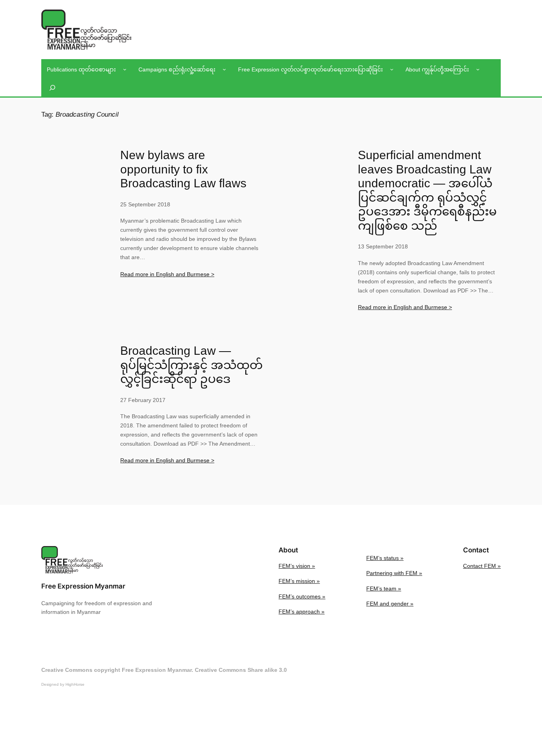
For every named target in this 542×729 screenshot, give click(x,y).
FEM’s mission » (299, 581)
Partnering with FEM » (394, 573)
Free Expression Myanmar (83, 586)
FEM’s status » (385, 558)
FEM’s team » (383, 588)
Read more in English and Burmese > (167, 274)
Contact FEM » (482, 566)
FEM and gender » (389, 603)
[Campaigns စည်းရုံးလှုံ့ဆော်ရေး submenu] (224, 69)
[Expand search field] (52, 87)
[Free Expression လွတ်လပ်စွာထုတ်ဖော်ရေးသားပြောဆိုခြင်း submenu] (392, 69)
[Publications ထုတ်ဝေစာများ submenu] (125, 69)
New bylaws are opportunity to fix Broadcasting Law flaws (183, 169)
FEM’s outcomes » (302, 596)
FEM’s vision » (297, 566)
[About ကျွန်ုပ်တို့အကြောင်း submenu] (478, 69)
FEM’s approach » (302, 611)
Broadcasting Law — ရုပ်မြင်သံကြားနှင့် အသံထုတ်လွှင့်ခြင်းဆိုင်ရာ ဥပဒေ (191, 364)
